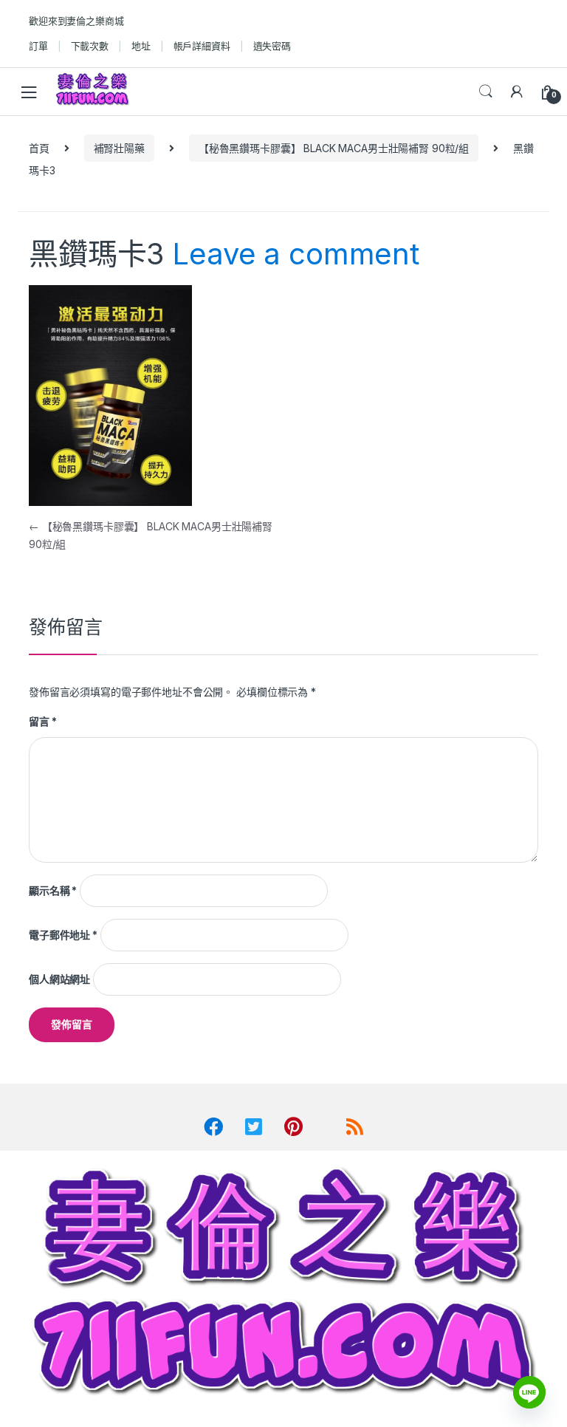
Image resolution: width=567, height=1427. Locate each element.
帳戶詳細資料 (201, 46)
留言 (42, 721)
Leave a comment (295, 254)
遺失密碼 (272, 46)
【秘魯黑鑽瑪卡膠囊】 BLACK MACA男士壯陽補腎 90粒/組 (334, 148)
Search (486, 91)
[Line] (529, 1392)
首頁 (39, 148)
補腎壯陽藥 (119, 148)
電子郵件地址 (63, 934)
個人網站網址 (59, 979)
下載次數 (90, 46)
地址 (141, 46)
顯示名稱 (53, 890)
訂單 (38, 46)
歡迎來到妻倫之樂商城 (76, 21)
